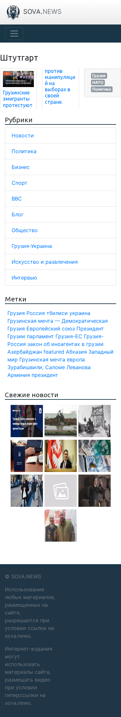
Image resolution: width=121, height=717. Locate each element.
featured (54, 352)
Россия (35, 313)
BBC (17, 198)
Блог (18, 214)
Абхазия (76, 352)
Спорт (19, 183)
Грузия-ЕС (68, 336)
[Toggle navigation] (14, 33)
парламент (40, 336)
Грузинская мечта (42, 359)
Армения (18, 375)
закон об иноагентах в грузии (65, 344)
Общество (25, 230)
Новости (23, 135)
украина (79, 313)
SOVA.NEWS (26, 576)
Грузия (99, 75)
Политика (101, 89)
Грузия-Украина (32, 246)
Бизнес (21, 167)
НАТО (97, 82)
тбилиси (57, 313)
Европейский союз (50, 328)
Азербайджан (24, 352)
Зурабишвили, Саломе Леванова (49, 367)
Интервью (24, 277)
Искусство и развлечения (45, 262)
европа (76, 359)
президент (45, 375)
